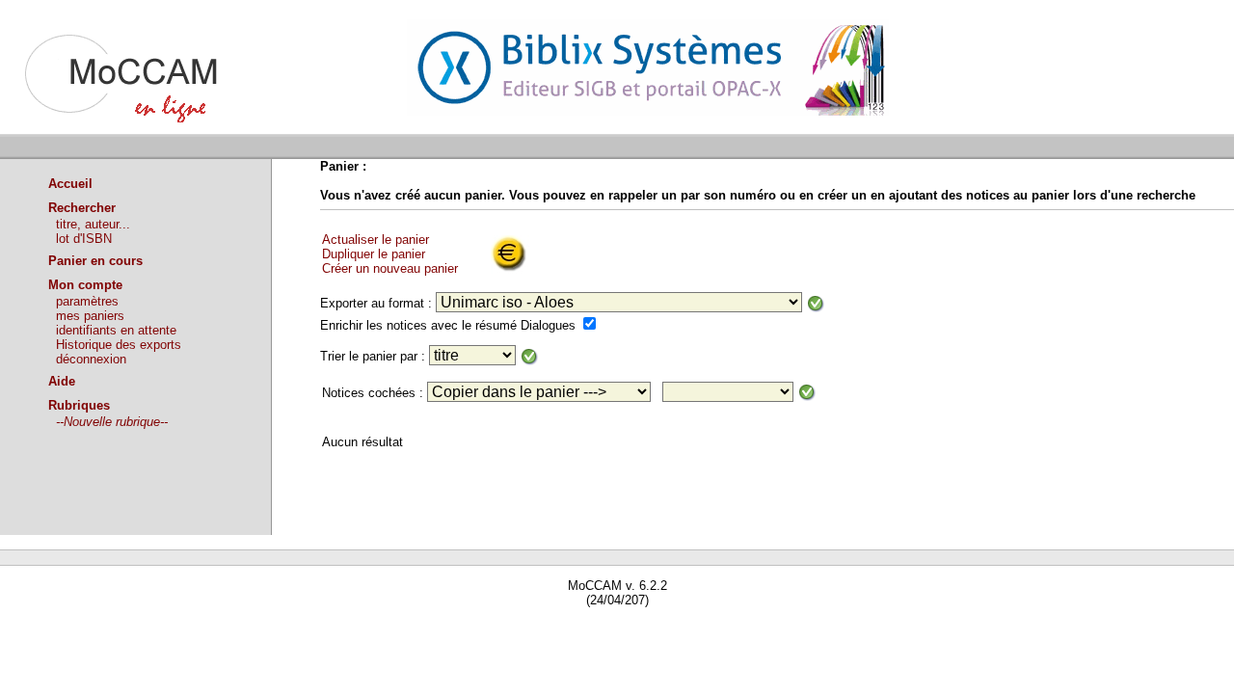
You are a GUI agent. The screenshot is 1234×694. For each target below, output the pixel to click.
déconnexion (91, 359)
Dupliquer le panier (373, 254)
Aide (61, 381)
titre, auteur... (93, 224)
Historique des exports (118, 344)
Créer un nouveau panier (390, 268)
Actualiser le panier (375, 239)
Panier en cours (95, 261)
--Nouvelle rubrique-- (112, 421)
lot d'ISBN (84, 238)
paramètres (87, 301)
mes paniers (90, 315)
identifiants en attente (116, 330)
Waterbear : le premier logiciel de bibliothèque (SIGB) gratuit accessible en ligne (222, 628)
